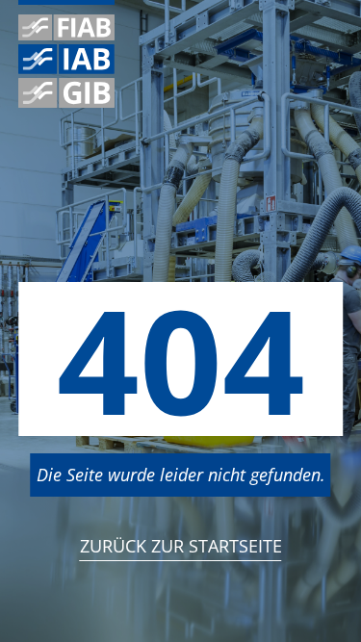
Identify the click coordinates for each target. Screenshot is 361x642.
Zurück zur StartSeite (181, 545)
